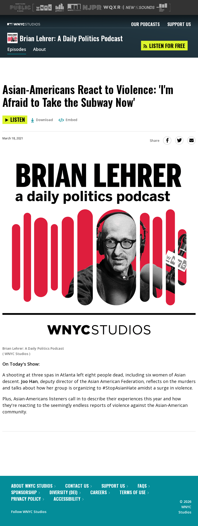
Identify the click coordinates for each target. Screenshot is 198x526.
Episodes (16, 50)
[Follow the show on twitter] (63, 510)
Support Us (179, 24)
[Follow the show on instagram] (72, 510)
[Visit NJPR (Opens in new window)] (92, 7)
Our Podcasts (145, 24)
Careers (98, 492)
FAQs (142, 486)
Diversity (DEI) (64, 492)
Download (44, 119)
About (39, 50)
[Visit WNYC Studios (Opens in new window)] (74, 7)
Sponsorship (24, 492)
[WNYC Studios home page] (29, 24)
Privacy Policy (26, 499)
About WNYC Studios (31, 486)
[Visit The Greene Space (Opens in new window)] (161, 7)
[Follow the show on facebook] (53, 510)
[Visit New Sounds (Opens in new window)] (140, 7)
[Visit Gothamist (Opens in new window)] (60, 7)
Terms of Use (133, 492)
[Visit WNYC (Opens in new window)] (44, 7)
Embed (71, 119)
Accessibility (67, 499)
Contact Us (77, 486)
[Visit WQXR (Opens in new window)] (113, 7)
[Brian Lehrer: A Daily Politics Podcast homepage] (13, 38)
